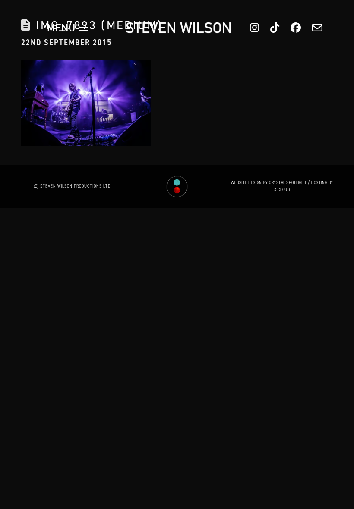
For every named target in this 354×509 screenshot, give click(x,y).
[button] (68, 27)
